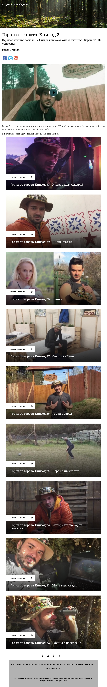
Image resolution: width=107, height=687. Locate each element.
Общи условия (74, 664)
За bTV (26, 664)
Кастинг (16, 664)
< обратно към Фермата (16, 4)
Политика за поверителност (48, 664)
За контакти (52, 668)
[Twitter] (10, 58)
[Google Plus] (16, 58)
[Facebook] (4, 58)
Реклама (90, 664)
